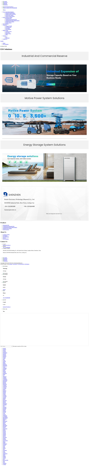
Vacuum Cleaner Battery (10, 16)
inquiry (4, 289)
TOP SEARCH (21, 264)
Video (6, 34)
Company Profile (8, 26)
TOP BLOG (15, 264)
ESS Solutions (5, 23)
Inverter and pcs (8, 22)
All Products (26, 264)
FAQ (6, 36)
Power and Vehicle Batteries (8, 11)
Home (4, 43)
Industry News (8, 33)
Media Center (5, 30)
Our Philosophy (8, 27)
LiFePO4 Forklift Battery (10, 13)
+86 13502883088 (13, 7)
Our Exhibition (8, 29)
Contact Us (5, 39)
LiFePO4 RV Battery (9, 15)
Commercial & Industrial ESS (11, 19)
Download (7, 37)
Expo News (7, 32)
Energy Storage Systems (7, 17)
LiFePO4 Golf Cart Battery (10, 14)
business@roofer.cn (9, 6)
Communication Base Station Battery (12, 20)
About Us (5, 24)
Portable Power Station (9, 21)
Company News (8, 31)
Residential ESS (8, 18)
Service (4, 35)
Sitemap (10, 264)
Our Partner (7, 28)
